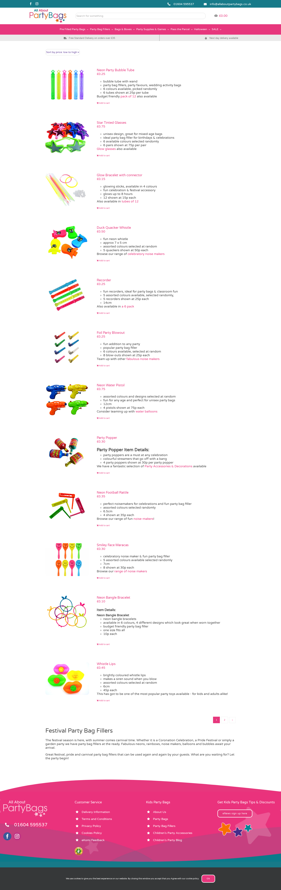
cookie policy (192, 878)
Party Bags (160, 819)
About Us (159, 812)
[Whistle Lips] (67, 678)
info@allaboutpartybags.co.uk (230, 4)
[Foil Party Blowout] (67, 347)
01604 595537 (184, 4)
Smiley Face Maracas (113, 545)
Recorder (104, 280)
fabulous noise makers (143, 359)
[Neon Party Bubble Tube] (67, 84)
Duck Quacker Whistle (114, 228)
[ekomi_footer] (79, 848)
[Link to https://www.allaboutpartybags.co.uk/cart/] (216, 15)
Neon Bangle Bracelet (113, 598)
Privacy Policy (91, 826)
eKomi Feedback (93, 840)
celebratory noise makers (146, 254)
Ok (208, 878)
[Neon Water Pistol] (67, 399)
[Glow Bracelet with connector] (67, 189)
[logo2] (48, 10)
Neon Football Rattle (112, 493)
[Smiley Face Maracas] (67, 559)
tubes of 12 (130, 201)
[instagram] (36, 3)
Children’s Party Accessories (172, 833)
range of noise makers (130, 571)
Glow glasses (106, 149)
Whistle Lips (106, 664)
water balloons (146, 411)
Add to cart (104, 103)
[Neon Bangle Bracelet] (67, 612)
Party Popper (107, 438)
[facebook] (30, 3)
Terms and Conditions (97, 819)
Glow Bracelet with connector (119, 175)
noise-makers (143, 519)
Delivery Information (96, 812)
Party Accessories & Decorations (168, 466)
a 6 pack (128, 306)
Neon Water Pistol (111, 385)
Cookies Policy (92, 833)
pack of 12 (128, 96)
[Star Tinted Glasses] (67, 137)
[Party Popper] (67, 452)
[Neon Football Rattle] (67, 507)
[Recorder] (67, 294)
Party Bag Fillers (164, 826)
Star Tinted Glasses (111, 123)
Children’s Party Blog (167, 840)
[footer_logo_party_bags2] (25, 802)
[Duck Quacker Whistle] (67, 242)
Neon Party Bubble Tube (115, 70)
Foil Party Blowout (111, 333)
